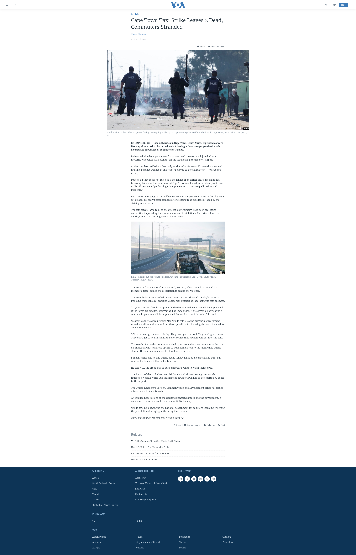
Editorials (140, 488)
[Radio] (326, 5)
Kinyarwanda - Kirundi (148, 542)
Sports (95, 499)
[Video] (334, 5)
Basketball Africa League (105, 505)
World (95, 494)
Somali (182, 547)
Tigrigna (226, 536)
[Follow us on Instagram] (200, 479)
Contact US (141, 494)
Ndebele (140, 547)
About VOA (140, 478)
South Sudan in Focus (103, 483)
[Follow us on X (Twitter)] (187, 479)
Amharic (96, 542)
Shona (182, 542)
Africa (135, 14)
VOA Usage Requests (145, 499)
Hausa (139, 536)
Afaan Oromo (99, 536)
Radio (139, 521)
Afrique (96, 547)
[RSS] (207, 479)
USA (94, 488)
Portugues (184, 536)
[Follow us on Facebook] (180, 479)
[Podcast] (213, 479)
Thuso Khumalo (138, 34)
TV (93, 521)
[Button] (201, 46)
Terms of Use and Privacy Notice (152, 483)
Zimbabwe (227, 542)
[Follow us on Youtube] (193, 479)
